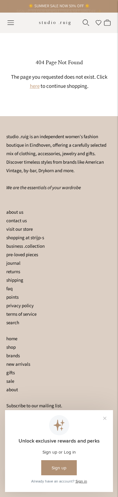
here (35, 86)
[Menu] (10, 23)
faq (9, 288)
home (11, 339)
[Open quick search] (85, 23)
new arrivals (18, 364)
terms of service (21, 314)
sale (10, 381)
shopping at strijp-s (25, 237)
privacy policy (20, 305)
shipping (14, 280)
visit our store (19, 229)
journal (13, 263)
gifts (10, 373)
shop (11, 347)
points (12, 297)
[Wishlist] (98, 22)
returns (13, 271)
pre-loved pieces (22, 254)
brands (13, 356)
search (12, 322)
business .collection (25, 246)
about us (14, 212)
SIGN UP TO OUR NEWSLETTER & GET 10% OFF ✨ (59, 9)
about (12, 390)
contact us (16, 220)
